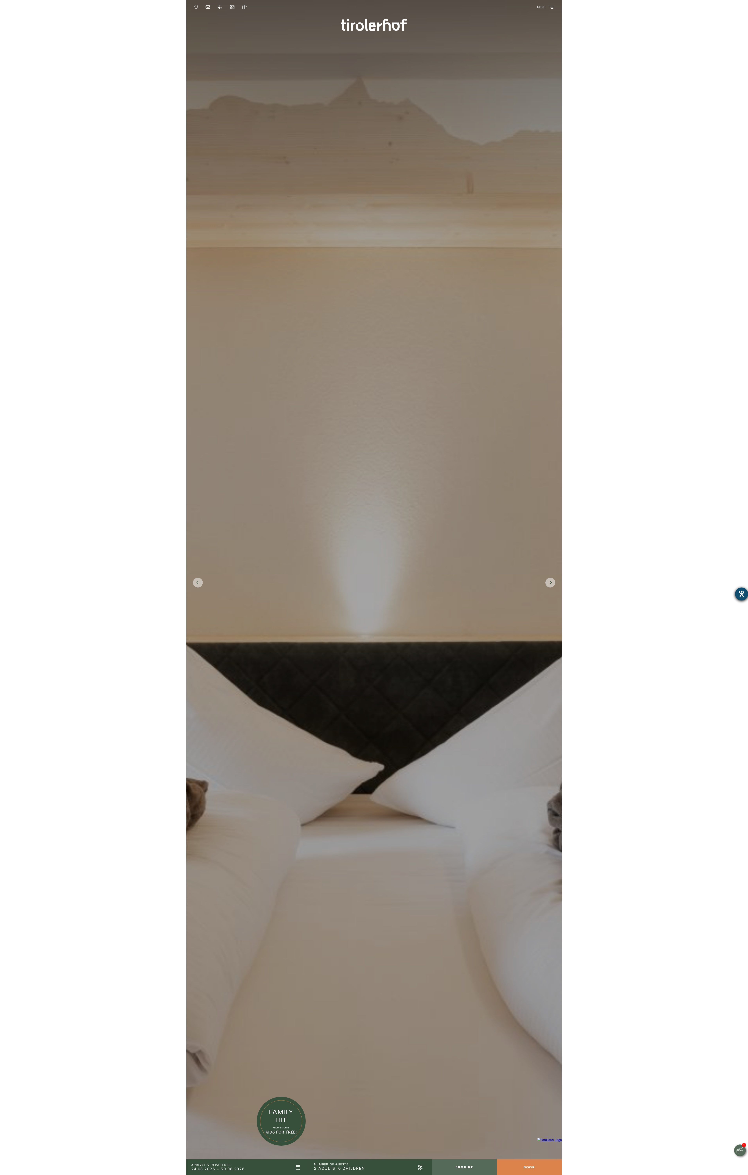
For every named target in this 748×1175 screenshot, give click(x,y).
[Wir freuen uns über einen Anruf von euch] (221, 7)
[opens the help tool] (741, 594)
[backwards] (198, 583)
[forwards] (550, 583)
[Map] (197, 7)
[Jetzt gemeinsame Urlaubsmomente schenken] (245, 7)
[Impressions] (233, 7)
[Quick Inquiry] (209, 7)
